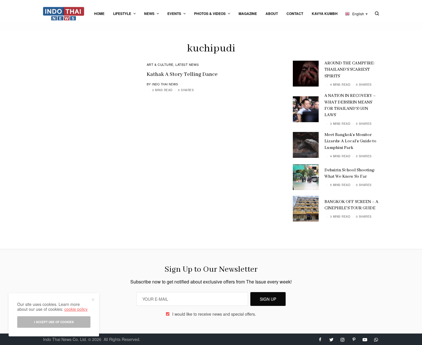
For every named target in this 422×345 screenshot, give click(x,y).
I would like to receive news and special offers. (214, 314)
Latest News (187, 64)
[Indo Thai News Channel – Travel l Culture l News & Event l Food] (63, 13)
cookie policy (76, 309)
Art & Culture (160, 64)
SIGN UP (268, 299)
